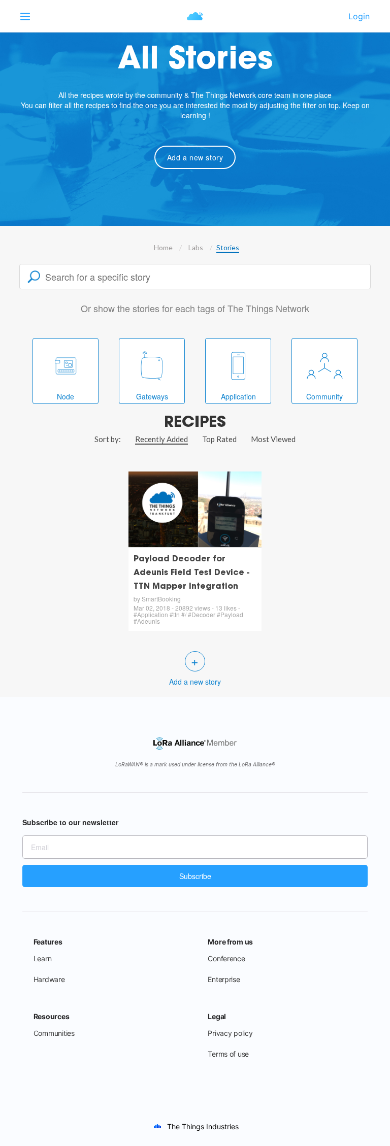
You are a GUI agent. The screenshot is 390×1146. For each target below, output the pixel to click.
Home (163, 247)
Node (65, 396)
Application (238, 396)
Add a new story (195, 157)
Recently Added (161, 439)
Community (324, 396)
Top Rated (219, 439)
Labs (195, 247)
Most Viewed (273, 439)
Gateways (152, 396)
